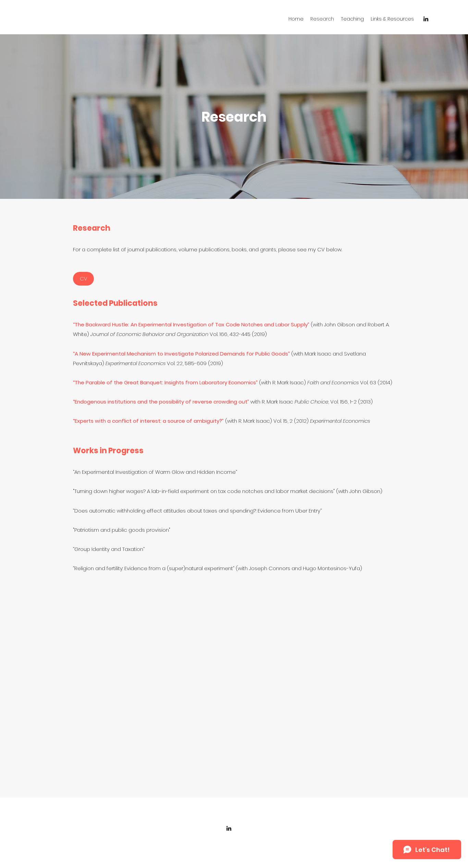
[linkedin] (425, 18)
